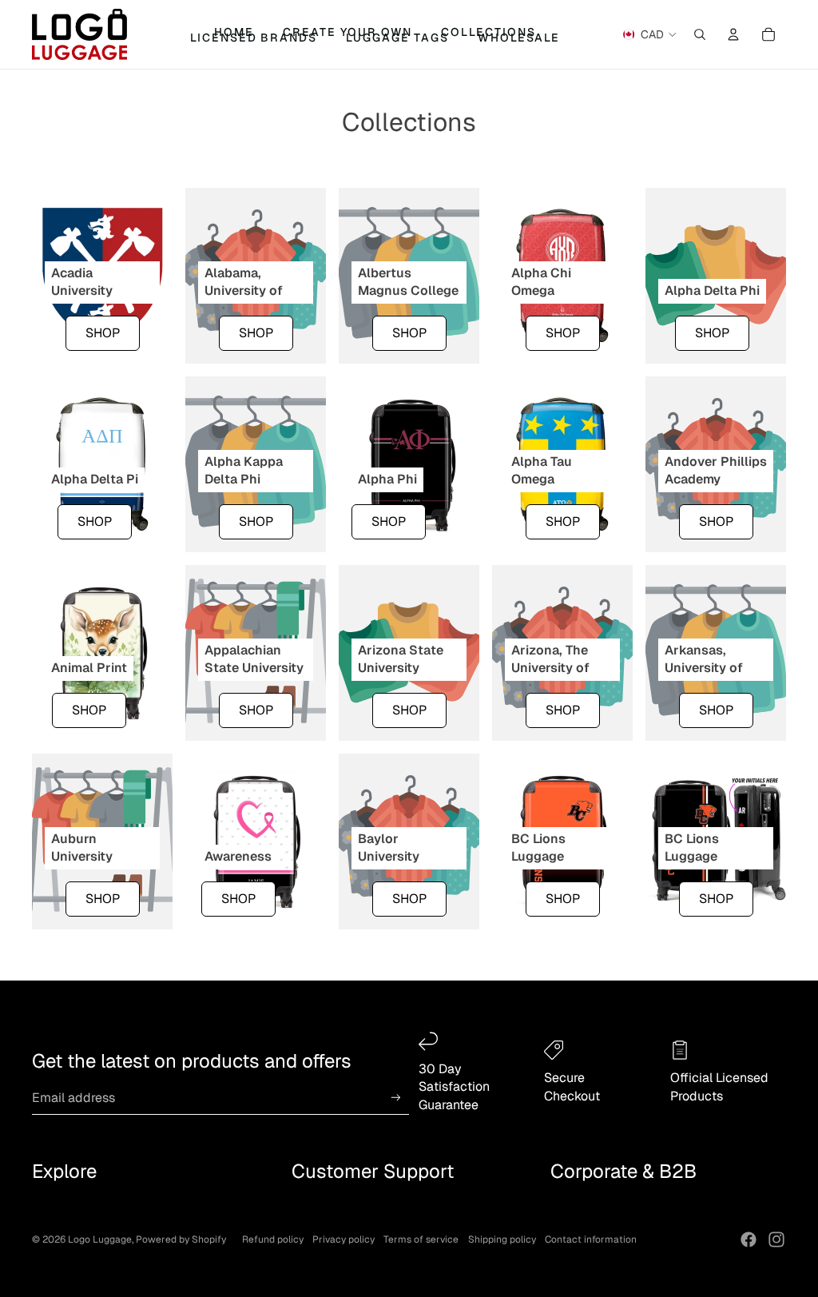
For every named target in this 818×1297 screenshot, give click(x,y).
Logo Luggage (100, 1239)
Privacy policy (343, 1239)
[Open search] (699, 34)
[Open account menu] (733, 34)
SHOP (102, 332)
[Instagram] (776, 1239)
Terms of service (421, 1239)
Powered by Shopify (181, 1239)
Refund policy (273, 1239)
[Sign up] (396, 1097)
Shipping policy (502, 1239)
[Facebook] (748, 1239)
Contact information (591, 1239)
